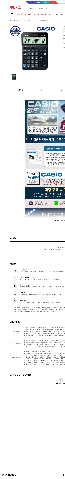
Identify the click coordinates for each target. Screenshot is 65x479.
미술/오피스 (16, 20)
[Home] (11, 20)
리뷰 (40, 90)
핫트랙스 (32, 8)
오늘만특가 (36, 14)
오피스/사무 (26, 20)
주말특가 (43, 14)
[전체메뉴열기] (12, 14)
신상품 (57, 14)
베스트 (51, 14)
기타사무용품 (43, 20)
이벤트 (62, 14)
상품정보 (20, 90)
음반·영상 (27, 14)
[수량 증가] (58, 474)
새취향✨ (19, 14)
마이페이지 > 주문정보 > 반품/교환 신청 (35, 331)
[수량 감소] (53, 474)
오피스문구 (35, 20)
